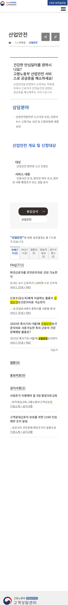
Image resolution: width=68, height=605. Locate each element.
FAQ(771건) (24, 251)
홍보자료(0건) (43, 253)
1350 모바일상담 (57, 2)
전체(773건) (14, 251)
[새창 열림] (45, 40)
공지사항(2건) (53, 253)
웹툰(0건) (34, 251)
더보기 (54, 350)
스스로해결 (20, 42)
